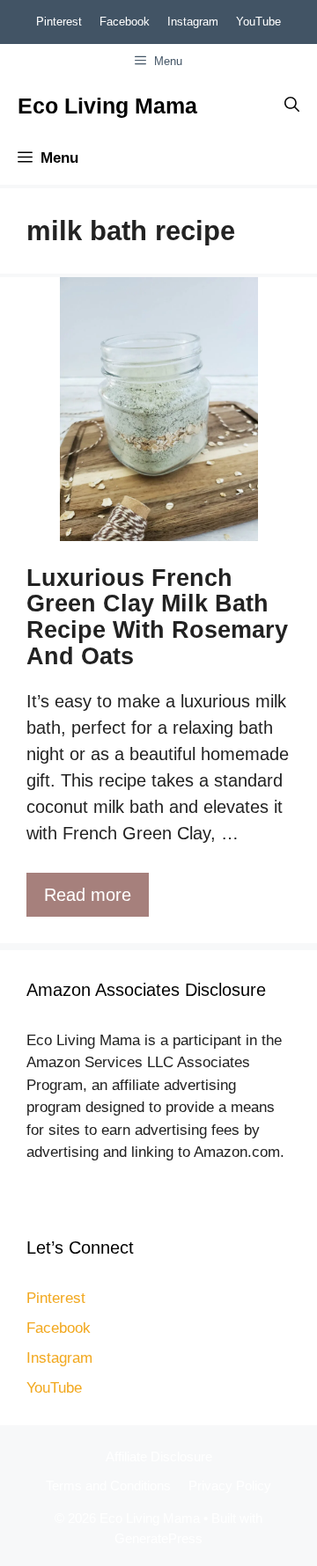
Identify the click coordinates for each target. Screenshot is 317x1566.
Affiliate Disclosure (159, 1456)
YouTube (258, 21)
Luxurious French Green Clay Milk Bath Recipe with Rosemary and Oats (157, 617)
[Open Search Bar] (292, 105)
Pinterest (59, 21)
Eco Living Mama (107, 105)
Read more (87, 894)
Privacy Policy (229, 1485)
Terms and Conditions (108, 1485)
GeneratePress (158, 1538)
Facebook (125, 21)
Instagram (192, 21)
